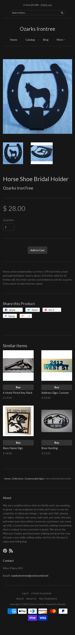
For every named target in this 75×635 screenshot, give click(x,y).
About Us (31, 598)
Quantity (8, 220)
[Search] (62, 12)
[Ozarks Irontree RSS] (11, 550)
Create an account (41, 593)
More (60, 39)
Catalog (30, 39)
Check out (46, 5)
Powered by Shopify (55, 604)
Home (13, 39)
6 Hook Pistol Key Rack (17, 392)
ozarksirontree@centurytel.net (29, 575)
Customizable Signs (34, 478)
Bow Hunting (49, 448)
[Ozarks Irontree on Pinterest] (5, 550)
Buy (18, 387)
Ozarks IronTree (18, 187)
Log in (25, 593)
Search (19, 598)
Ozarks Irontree (37, 29)
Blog (45, 39)
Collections (17, 478)
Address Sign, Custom (55, 392)
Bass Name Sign (13, 448)
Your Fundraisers (48, 598)
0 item (31, 5)
